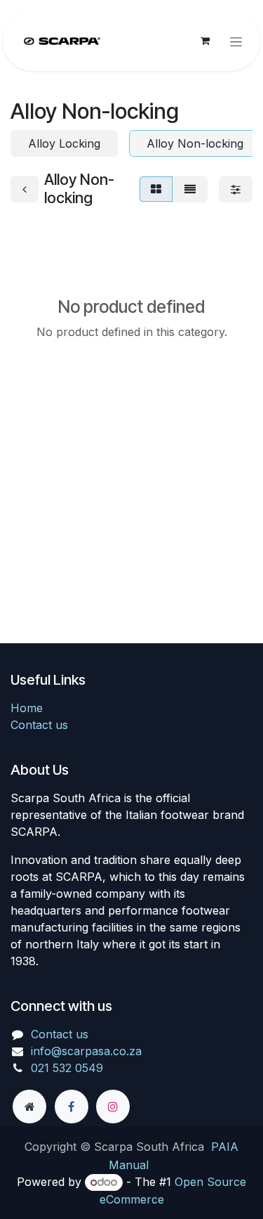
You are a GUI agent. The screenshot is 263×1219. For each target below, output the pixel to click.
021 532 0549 (67, 1068)
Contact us (39, 725)
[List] (190, 189)
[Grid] (156, 189)
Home (27, 708)
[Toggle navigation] (236, 41)
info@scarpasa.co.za (86, 1051)
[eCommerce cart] (204, 40)
